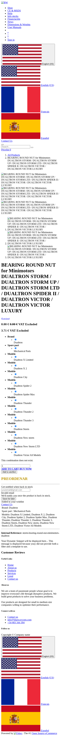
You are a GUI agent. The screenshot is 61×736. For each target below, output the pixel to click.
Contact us (13, 579)
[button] (10, 469)
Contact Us (6, 141)
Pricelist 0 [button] (6, 149)
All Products (14, 155)
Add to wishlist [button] (9, 472)
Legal (10, 576)
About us (12, 567)
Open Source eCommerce (44, 733)
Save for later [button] (9, 499)
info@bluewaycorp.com (19, 619)
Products (12, 570)
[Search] (32, 147)
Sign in (11, 40)
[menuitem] (10, 7)
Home (11, 565)
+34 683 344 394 (16, 622)
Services (12, 573)
